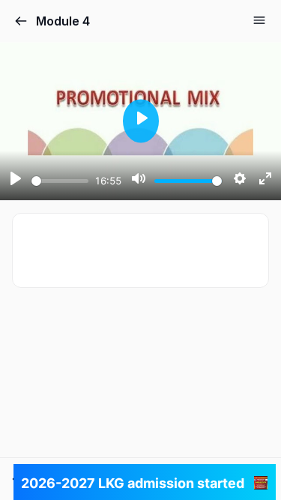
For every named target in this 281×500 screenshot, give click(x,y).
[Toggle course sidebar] (259, 20)
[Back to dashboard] (21, 21)
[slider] (59, 181)
